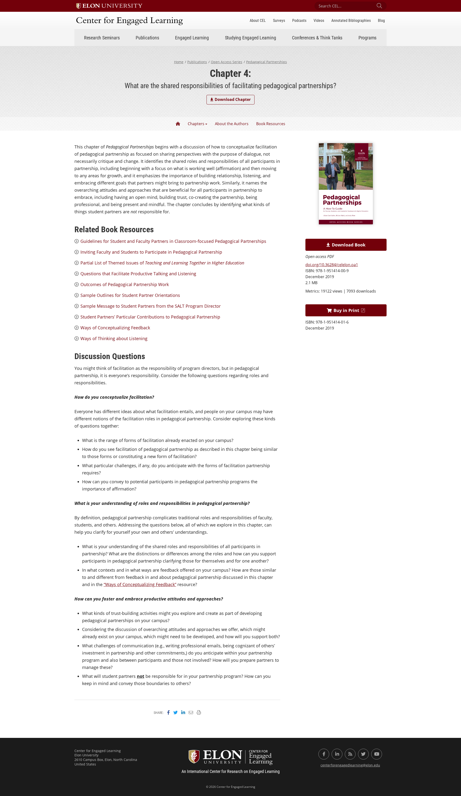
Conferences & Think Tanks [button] (317, 37)
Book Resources (270, 123)
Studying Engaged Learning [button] (250, 37)
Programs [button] (367, 37)
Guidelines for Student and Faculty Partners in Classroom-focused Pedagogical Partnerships (173, 241)
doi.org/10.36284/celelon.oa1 (331, 264)
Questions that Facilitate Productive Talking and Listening (138, 273)
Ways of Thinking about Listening (113, 338)
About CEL (258, 20)
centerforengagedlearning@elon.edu (350, 765)
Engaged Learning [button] (192, 37)
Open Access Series (226, 62)
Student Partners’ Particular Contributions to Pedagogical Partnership (150, 317)
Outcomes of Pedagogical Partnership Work (124, 284)
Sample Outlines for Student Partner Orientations (130, 295)
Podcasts (299, 20)
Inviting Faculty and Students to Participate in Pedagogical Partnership (151, 252)
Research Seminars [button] (102, 37)
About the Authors (232, 123)
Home (178, 62)
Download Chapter (233, 99)
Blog (381, 20)
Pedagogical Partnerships (266, 62)
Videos (319, 20)
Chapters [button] (196, 123)
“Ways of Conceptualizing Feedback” (140, 584)
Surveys (279, 20)
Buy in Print (346, 310)
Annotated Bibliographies (351, 20)
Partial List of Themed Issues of (162, 263)
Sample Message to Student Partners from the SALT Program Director (150, 306)
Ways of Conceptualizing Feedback (115, 328)
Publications (197, 62)
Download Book (348, 245)
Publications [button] (147, 37)
